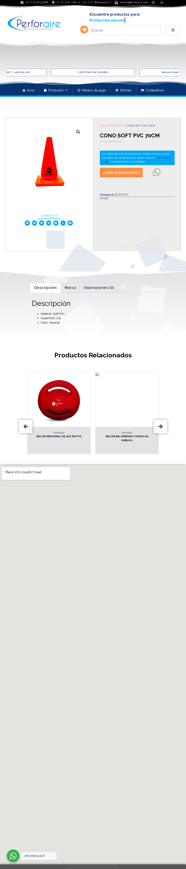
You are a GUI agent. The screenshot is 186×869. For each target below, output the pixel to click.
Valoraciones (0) (99, 288)
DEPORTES (116, 125)
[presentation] (25, 426)
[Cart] (172, 30)
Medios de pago (94, 90)
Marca (70, 288)
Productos (56, 90)
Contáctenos (154, 90)
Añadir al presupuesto (121, 172)
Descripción (45, 288)
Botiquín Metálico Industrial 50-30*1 (123, 72)
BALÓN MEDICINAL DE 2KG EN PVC (50, 436)
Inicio (30, 90)
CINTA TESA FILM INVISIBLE (35, 72)
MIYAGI (104, 198)
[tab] (45, 288)
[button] (27, 223)
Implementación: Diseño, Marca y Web (93, 866)
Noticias (126, 90)
